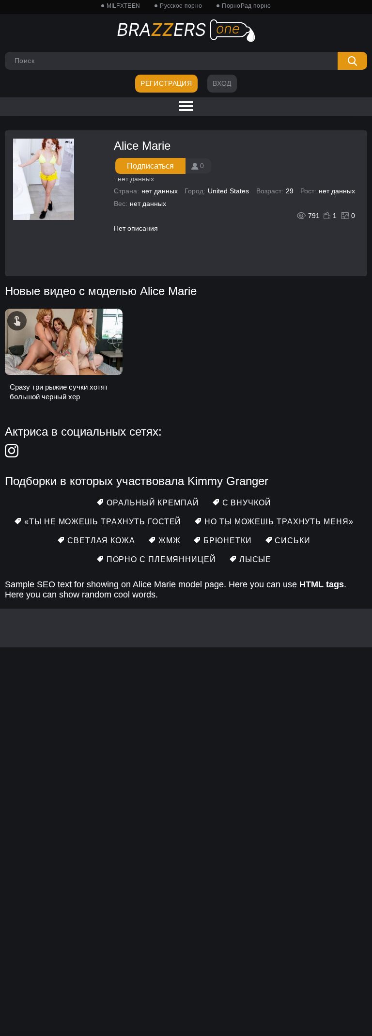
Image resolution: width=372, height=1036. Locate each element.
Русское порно (181, 5)
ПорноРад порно (246, 5)
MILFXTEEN (123, 5)
